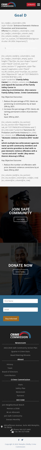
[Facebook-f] (19, 440)
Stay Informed (11, 318)
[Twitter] (22, 440)
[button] (38, 4)
